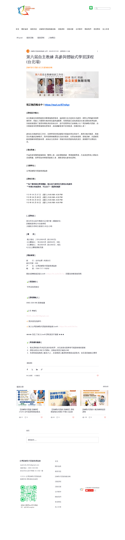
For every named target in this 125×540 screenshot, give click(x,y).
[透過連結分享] (42, 369)
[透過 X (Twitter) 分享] (32, 369)
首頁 (56, 461)
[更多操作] (97, 51)
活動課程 (58, 481)
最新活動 (29, 38)
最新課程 (40, 38)
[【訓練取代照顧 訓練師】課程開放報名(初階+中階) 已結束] (62, 398)
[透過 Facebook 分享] (27, 369)
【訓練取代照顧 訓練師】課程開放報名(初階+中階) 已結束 (62, 410)
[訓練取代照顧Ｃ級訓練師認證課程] (94, 398)
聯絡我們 (58, 497)
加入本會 (58, 507)
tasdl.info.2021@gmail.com (29, 465)
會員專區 (58, 502)
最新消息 (58, 471)
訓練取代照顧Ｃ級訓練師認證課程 (93, 410)
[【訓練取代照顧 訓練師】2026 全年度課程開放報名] (31, 398)
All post (20, 38)
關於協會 (58, 466)
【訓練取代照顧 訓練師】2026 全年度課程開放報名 (29, 410)
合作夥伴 (58, 492)
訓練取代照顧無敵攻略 (63, 476)
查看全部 (105, 386)
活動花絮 (58, 486)
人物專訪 (51, 38)
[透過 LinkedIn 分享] (37, 369)
